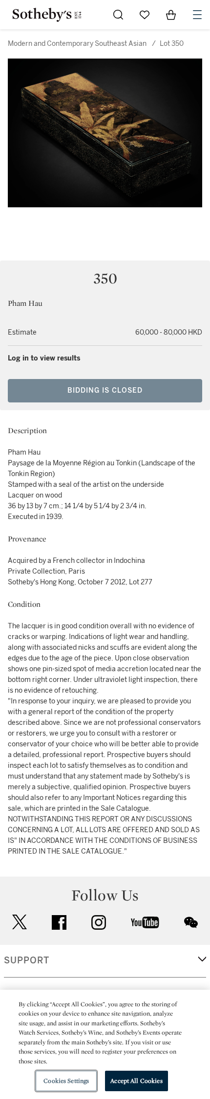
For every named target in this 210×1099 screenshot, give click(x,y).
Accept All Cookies (136, 1081)
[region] (105, 1044)
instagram (98, 922)
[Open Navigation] (197, 14)
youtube (145, 922)
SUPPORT (26, 960)
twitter (19, 922)
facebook (59, 922)
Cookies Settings (66, 1081)
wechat (191, 922)
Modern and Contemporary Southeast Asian (77, 44)
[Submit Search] (118, 15)
